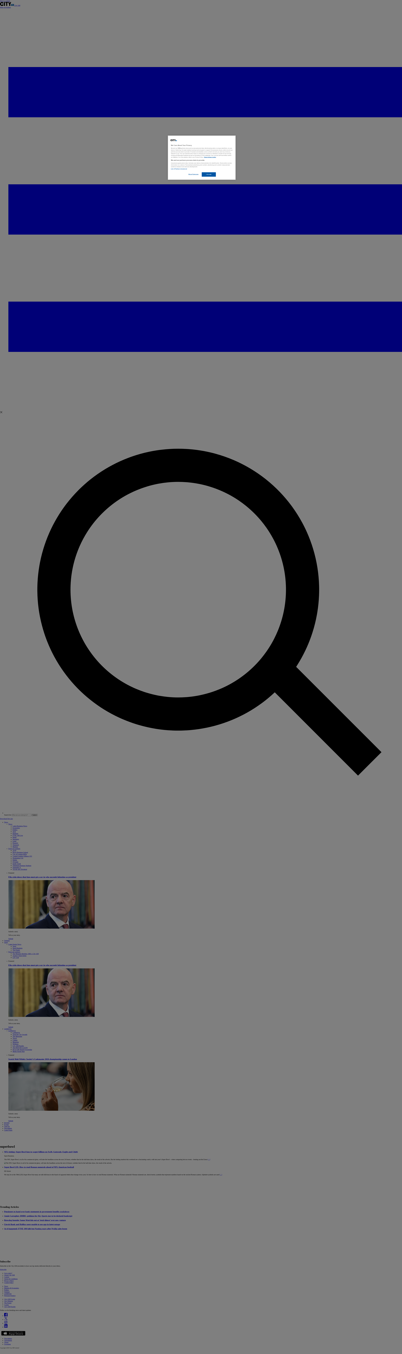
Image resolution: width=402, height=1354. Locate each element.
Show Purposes (193, 174)
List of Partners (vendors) (179, 169)
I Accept (208, 174)
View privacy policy (210, 157)
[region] (202, 157)
